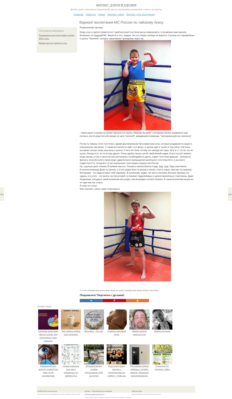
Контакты (88, 391)
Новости (91, 14)
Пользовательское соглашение (102, 391)
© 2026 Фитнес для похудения (47, 391)
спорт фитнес (154, 290)
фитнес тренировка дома (127, 290)
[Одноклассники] (137, 300)
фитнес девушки (142, 290)
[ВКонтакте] (91, 300)
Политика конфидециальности (94, 394)
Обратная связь (137, 391)
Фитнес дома (116, 14)
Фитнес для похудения (116, 5)
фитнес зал (114, 290)
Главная (78, 14)
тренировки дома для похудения (98, 290)
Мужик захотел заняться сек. (53, 43)
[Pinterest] (114, 300)
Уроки (101, 14)
